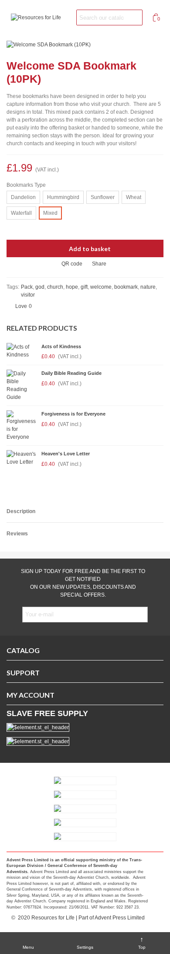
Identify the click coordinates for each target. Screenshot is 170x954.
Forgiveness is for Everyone (73, 413)
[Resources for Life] (39, 18)
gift (84, 287)
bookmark (126, 287)
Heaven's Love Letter (65, 453)
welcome (101, 287)
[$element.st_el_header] (85, 741)
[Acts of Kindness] (22, 351)
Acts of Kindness (61, 346)
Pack (27, 287)
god (39, 287)
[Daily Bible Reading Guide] (22, 385)
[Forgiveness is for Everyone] (22, 425)
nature (148, 287)
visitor (28, 295)
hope (72, 287)
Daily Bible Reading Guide (71, 373)
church (55, 287)
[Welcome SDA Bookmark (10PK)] (49, 44)
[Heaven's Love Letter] (22, 458)
